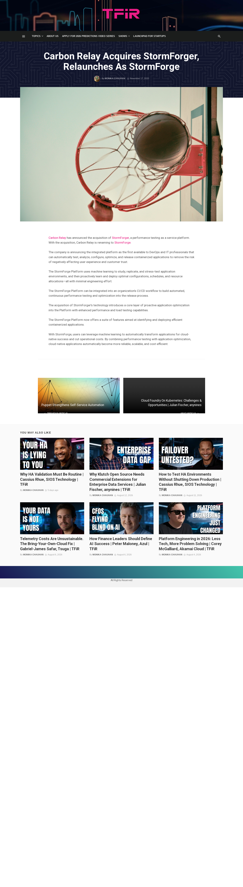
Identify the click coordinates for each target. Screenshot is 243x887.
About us (53, 36)
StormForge (122, 242)
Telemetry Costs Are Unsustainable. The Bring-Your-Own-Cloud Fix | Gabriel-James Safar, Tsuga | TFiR (51, 544)
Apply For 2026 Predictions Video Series (88, 36)
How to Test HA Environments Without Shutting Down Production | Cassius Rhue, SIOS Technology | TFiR (190, 482)
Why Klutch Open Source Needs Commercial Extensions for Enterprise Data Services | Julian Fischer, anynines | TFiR (117, 482)
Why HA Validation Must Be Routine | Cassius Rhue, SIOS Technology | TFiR (52, 479)
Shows (122, 36)
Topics (36, 36)
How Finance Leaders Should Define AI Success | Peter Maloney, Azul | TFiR (120, 544)
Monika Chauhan (115, 78)
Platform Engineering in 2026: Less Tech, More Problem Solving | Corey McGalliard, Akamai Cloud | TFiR (190, 544)
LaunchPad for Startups (149, 36)
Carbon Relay (57, 238)
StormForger (120, 238)
